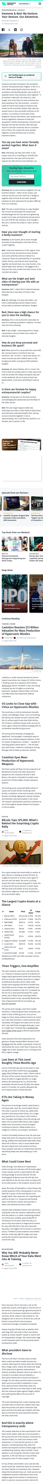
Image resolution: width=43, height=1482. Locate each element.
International (23, 4)
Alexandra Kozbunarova (10, 21)
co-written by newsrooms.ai (26, 638)
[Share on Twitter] (9, 30)
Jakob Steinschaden (9, 832)
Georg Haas (9, 638)
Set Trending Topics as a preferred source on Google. (21, 76)
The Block (5, 1044)
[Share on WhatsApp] (21, 30)
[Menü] (40, 3)
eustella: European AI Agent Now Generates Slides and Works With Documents (16, 518)
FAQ (38, 1338)
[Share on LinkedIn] (15, 30)
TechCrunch (6, 686)
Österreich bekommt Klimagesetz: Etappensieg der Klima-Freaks (14, 558)
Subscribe (21, 182)
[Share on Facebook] (3, 30)
